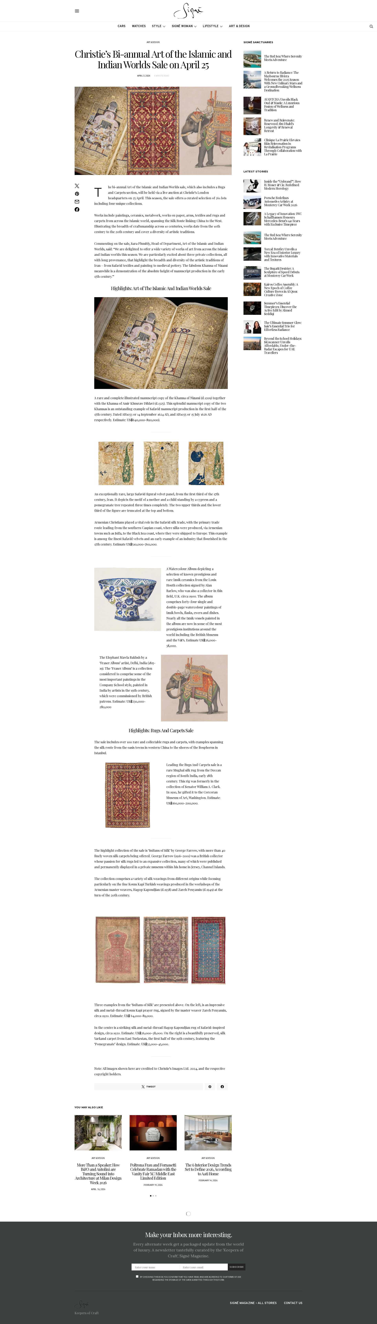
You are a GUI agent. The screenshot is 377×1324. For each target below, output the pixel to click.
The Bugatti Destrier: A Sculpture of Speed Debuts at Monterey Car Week (281, 272)
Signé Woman (182, 26)
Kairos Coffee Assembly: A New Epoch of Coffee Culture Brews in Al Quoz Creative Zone (281, 289)
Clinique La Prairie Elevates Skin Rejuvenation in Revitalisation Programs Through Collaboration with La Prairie (283, 147)
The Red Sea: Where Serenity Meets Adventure (283, 58)
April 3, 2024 (143, 76)
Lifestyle (211, 26)
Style (156, 26)
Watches (139, 26)
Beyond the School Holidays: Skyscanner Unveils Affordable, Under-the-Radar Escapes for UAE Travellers (283, 345)
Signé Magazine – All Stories (253, 1303)
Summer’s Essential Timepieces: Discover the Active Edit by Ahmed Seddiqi (280, 308)
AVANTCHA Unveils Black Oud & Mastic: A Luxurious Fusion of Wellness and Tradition (281, 104)
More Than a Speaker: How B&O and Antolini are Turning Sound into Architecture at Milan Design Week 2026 (98, 1173)
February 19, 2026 (153, 1185)
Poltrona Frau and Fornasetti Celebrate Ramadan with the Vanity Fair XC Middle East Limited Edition (153, 1171)
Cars (122, 26)
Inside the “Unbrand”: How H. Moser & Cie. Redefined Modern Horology (282, 184)
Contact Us (293, 1303)
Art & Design (239, 26)
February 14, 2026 (208, 1180)
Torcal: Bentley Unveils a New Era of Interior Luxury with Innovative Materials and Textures (282, 254)
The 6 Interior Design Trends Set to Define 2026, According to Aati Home (208, 1169)
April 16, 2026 (98, 1189)
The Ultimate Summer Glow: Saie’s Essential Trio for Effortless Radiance (283, 326)
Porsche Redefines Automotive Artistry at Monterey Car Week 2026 (280, 201)
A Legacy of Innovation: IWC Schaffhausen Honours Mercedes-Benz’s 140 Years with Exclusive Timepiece (283, 219)
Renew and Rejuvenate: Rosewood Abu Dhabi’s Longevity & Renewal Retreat (279, 125)
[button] (150, 1196)
